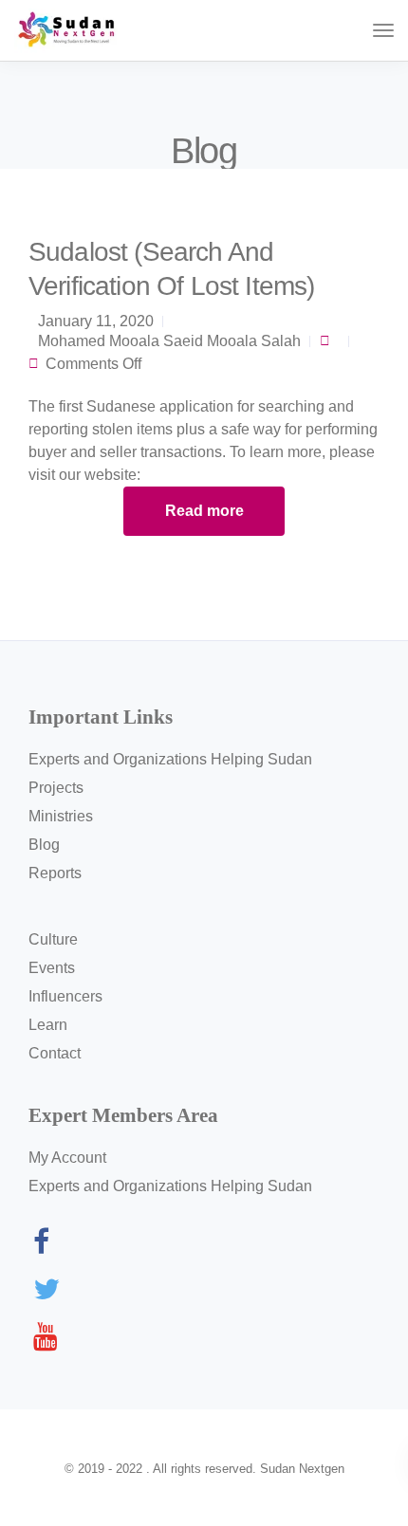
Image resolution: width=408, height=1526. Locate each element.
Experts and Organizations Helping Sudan (170, 759)
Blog (44, 845)
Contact (54, 1053)
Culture (53, 939)
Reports (55, 873)
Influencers (65, 996)
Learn (47, 1025)
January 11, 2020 (96, 321)
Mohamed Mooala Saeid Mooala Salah (169, 341)
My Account (67, 1157)
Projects (55, 788)
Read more (204, 511)
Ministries (60, 816)
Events (51, 968)
